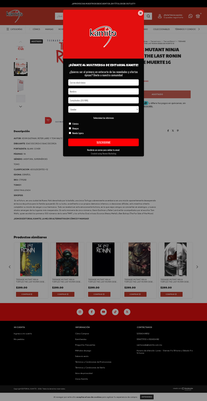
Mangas (75, 128)
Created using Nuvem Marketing (103, 153)
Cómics (75, 123)
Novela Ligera (77, 133)
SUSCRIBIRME (104, 142)
